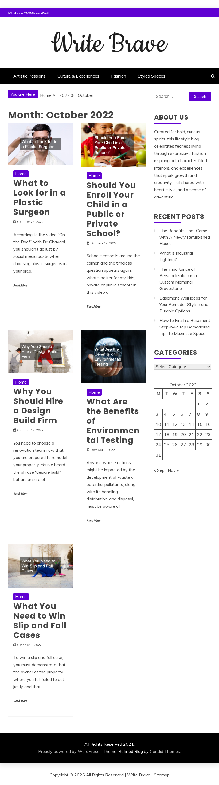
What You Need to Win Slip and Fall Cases (40, 620)
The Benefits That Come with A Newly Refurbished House (184, 237)
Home (21, 173)
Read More (20, 286)
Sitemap (162, 775)
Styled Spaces (151, 76)
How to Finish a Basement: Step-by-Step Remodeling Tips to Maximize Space (185, 327)
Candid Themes (165, 751)
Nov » (173, 470)
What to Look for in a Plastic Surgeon (39, 197)
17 (158, 434)
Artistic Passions (29, 76)
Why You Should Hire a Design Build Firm (38, 406)
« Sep (159, 470)
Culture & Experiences (78, 76)
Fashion (118, 76)
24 (158, 444)
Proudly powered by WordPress (68, 751)
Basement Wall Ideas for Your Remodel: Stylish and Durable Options (183, 304)
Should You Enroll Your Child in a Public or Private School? (111, 209)
